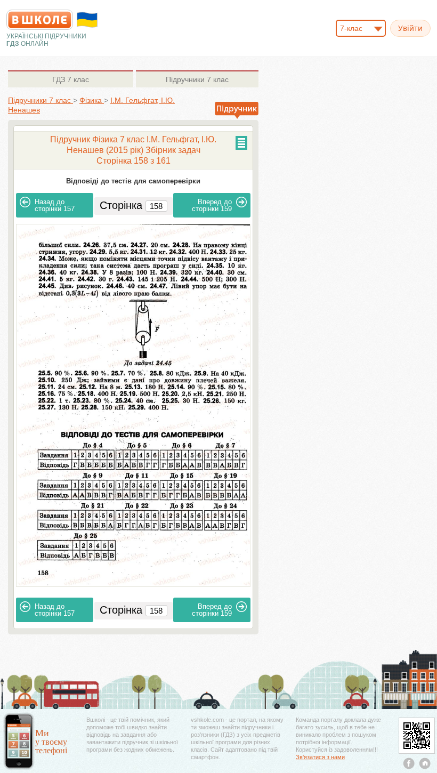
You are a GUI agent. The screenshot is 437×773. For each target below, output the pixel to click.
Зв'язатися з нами (320, 757)
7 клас (70, 79)
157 (55, 205)
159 (212, 205)
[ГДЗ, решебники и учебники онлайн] (39, 20)
